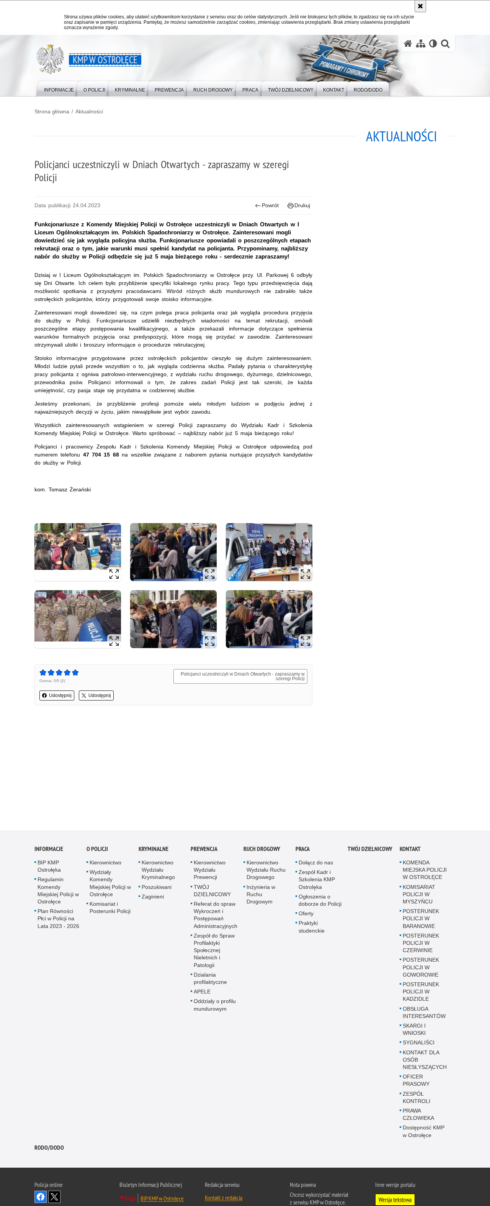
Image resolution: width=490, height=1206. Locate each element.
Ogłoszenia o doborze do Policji (320, 901)
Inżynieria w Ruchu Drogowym (261, 895)
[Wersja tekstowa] (433, 43)
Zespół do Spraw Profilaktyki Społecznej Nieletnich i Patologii (214, 951)
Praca (303, 850)
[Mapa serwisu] (420, 43)
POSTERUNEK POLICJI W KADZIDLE (421, 992)
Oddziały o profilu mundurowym (215, 1006)
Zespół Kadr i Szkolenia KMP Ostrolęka (317, 881)
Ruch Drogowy (261, 850)
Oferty (306, 915)
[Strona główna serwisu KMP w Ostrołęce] (408, 43)
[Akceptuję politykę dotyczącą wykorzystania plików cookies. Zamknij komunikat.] (420, 6)
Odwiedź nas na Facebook (40, 1198)
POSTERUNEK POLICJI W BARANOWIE (421, 920)
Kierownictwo (105, 864)
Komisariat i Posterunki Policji (110, 908)
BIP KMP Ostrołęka (49, 867)
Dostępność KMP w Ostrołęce (423, 1132)
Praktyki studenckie (312, 928)
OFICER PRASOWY (416, 1081)
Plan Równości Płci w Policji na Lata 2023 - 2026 (58, 920)
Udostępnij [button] (60, 695)
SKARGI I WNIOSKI (414, 1030)
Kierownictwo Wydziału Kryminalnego (158, 871)
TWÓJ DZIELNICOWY (212, 891)
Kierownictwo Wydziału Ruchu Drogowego (266, 871)
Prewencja (204, 850)
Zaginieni (153, 898)
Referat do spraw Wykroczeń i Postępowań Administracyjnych (215, 916)
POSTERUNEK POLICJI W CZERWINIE (421, 944)
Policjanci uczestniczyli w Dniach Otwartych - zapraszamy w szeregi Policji (243, 676)
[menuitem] (58, 88)
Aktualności (89, 111)
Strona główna (51, 111)
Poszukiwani (157, 888)
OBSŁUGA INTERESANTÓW (424, 1013)
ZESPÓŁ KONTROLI (416, 1098)
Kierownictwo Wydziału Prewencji (209, 871)
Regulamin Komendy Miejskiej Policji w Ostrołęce (58, 892)
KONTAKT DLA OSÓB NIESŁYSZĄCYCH (425, 1061)
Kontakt (410, 850)
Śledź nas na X (54, 1198)
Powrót (270, 205)
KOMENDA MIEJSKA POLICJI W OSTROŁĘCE (425, 871)
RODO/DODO (49, 1149)
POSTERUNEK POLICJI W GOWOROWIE (421, 968)
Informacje (48, 850)
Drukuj (302, 205)
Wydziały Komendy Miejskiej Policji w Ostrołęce (110, 885)
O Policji (97, 850)
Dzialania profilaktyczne (210, 979)
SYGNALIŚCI (418, 1044)
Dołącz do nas (316, 864)
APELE (202, 993)
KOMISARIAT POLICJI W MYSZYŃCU (419, 895)
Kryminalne (153, 850)
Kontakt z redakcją (223, 1199)
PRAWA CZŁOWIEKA (418, 1115)
